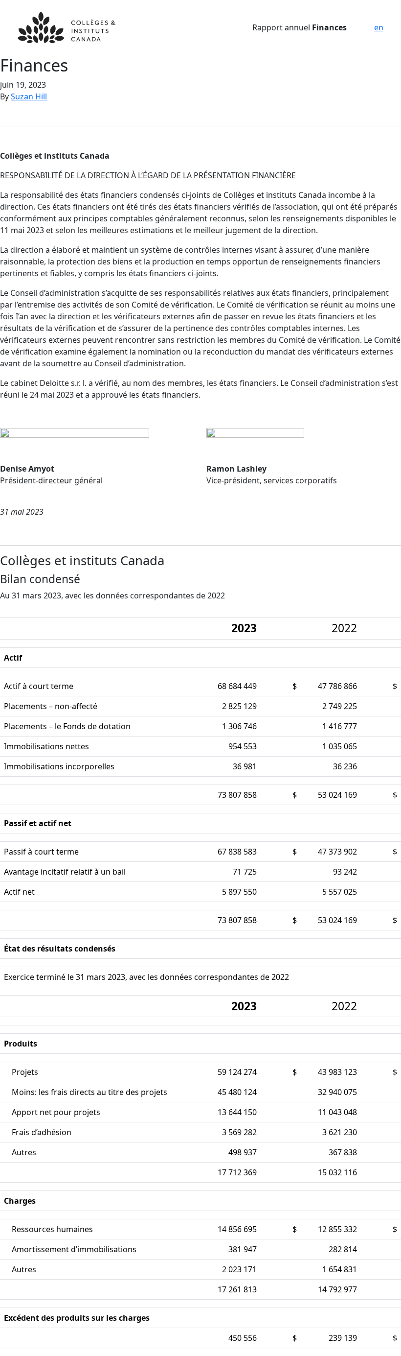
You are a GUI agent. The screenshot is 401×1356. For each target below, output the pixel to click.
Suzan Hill (29, 96)
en (378, 27)
